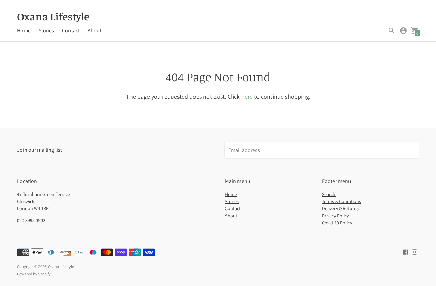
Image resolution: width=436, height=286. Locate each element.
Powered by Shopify (34, 273)
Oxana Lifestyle (61, 266)
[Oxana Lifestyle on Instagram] (414, 251)
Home (24, 30)
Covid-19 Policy (337, 223)
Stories (46, 30)
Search (329, 194)
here (247, 96)
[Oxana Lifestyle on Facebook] (405, 251)
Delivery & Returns (340, 208)
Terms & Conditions (341, 201)
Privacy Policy (335, 216)
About (95, 30)
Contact (71, 30)
